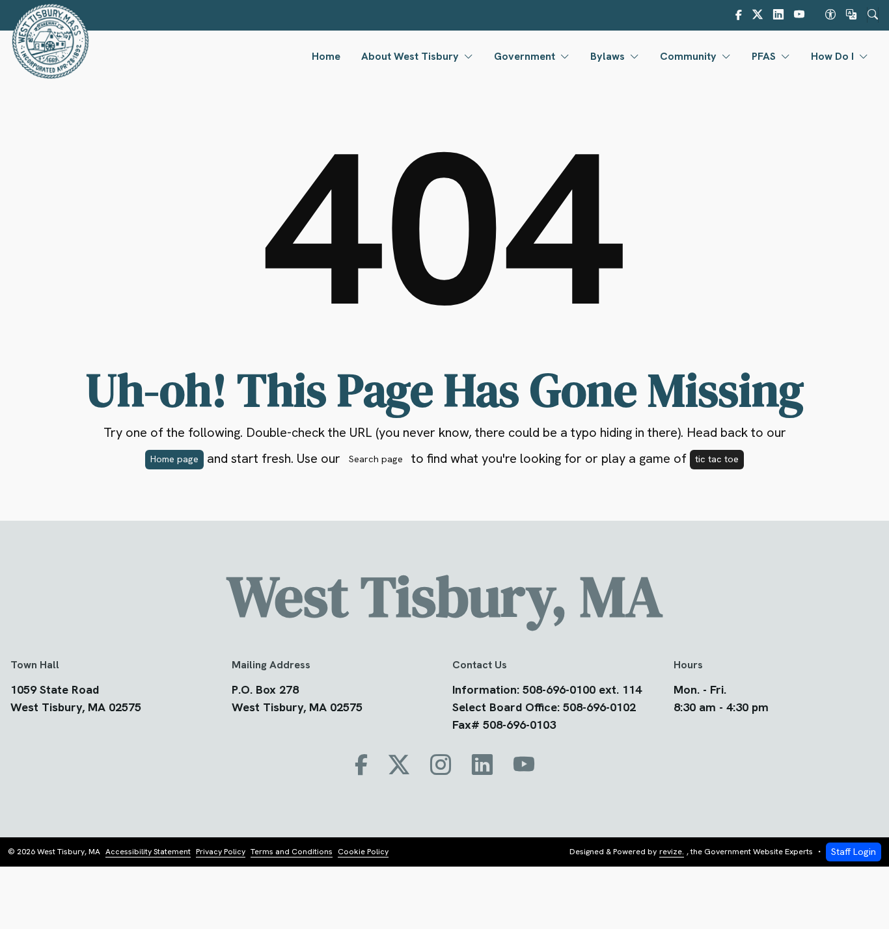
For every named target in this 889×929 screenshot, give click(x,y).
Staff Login (853, 851)
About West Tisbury (410, 56)
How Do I (832, 56)
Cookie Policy (363, 851)
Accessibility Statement (148, 851)
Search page (376, 459)
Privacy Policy (220, 851)
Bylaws (607, 56)
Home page (174, 459)
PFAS (764, 56)
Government (524, 56)
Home (326, 56)
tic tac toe (717, 459)
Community (688, 56)
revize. (671, 851)
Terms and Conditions (292, 851)
